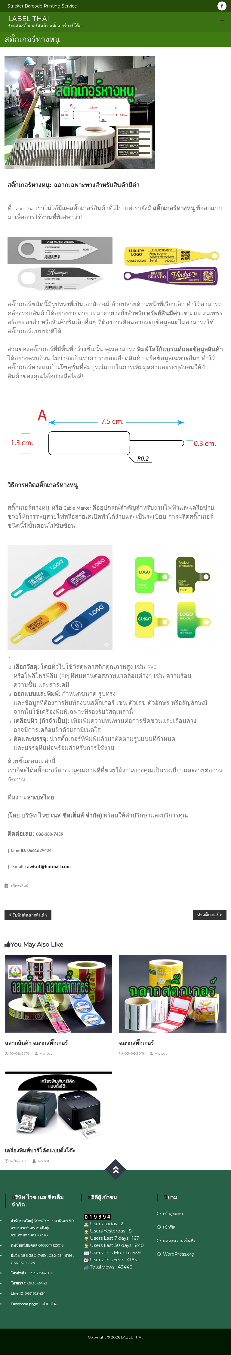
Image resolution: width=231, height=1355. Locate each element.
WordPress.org (178, 1254)
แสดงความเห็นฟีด (179, 1240)
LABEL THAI (28, 19)
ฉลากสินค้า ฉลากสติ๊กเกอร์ (36, 1043)
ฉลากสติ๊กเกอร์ (136, 1043)
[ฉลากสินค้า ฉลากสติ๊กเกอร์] (58, 993)
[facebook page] (221, 6)
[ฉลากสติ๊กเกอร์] (172, 993)
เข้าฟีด (169, 1227)
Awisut (46, 1053)
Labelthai (48, 1303)
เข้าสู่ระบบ (173, 1213)
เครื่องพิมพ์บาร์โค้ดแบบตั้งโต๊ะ (40, 1150)
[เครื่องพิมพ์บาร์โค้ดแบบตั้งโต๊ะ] (58, 1101)
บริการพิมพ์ (19, 886)
